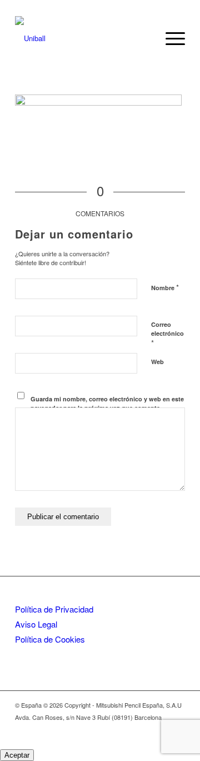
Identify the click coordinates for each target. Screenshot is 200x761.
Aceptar (16, 755)
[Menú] (169, 38)
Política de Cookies (50, 639)
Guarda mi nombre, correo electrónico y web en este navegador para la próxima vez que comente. (107, 403)
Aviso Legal (36, 624)
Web (157, 361)
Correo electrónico (167, 334)
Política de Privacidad (54, 609)
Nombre (165, 287)
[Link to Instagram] (160, 728)
